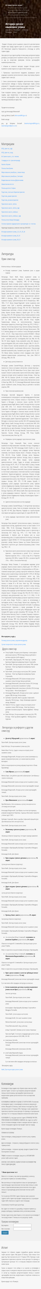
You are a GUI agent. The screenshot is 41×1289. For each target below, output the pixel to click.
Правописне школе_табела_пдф (10, 208)
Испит (15, 32)
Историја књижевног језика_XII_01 (10, 236)
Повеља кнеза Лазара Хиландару (10, 220)
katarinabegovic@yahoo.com (8, 126)
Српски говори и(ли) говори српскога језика (13, 644)
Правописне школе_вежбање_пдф (11, 216)
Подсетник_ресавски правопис (9, 200)
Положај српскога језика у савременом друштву (14, 640)
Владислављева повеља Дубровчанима (12, 180)
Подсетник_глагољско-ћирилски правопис (13, 192)
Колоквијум (8, 32)
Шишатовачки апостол (7, 184)
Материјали (17, 30)
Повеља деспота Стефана (8, 188)
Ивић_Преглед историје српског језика (12, 1069)
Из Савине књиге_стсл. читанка (10, 156)
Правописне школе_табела (9, 204)
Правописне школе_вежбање (9, 212)
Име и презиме (5, 1229)
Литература (25, 30)
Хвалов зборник (5, 164)
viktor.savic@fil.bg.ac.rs (20, 115)
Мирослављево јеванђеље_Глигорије (12, 176)
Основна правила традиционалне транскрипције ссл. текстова (18, 224)
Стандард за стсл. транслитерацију (10, 160)
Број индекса (4, 1225)
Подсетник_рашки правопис (9, 196)
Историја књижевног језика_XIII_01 (10, 240)
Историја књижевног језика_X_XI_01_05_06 (13, 232)
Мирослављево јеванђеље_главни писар (13, 172)
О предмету (8, 30)
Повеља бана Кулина (7, 168)
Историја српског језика (13, 5)
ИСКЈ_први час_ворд (7, 152)
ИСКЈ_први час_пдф (6, 148)
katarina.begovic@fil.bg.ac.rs (32, 123)
